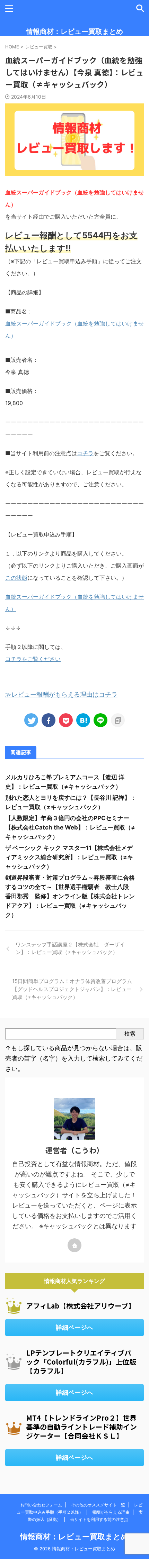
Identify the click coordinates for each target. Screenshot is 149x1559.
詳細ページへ (74, 1327)
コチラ (85, 453)
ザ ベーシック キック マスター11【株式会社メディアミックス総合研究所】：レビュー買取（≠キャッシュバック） (69, 857)
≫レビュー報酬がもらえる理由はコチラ (61, 694)
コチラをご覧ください (33, 658)
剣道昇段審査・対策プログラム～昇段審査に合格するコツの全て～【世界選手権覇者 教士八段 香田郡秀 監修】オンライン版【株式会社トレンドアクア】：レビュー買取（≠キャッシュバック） (70, 896)
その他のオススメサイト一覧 (98, 1504)
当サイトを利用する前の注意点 (99, 1519)
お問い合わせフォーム (41, 1504)
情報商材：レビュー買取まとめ (74, 31)
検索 (129, 1033)
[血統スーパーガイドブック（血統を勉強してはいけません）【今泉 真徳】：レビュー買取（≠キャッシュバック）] (83, 720)
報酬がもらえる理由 (111, 1512)
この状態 (16, 577)
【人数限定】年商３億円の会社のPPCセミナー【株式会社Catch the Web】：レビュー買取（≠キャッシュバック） (70, 827)
